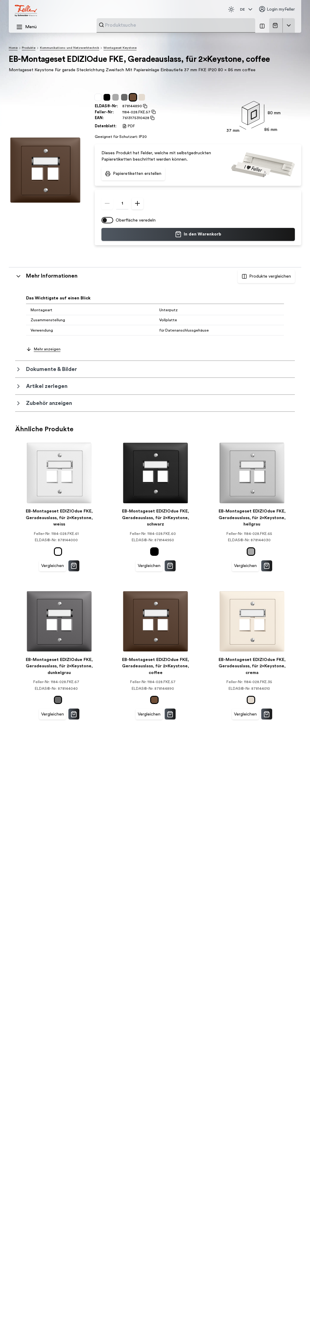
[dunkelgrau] (125, 97)
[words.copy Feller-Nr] (153, 112)
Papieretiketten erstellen (137, 173)
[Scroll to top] (293, 1303)
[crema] (142, 97)
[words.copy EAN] (152, 118)
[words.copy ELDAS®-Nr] (144, 106)
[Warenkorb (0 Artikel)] (276, 25)
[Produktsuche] (101, 25)
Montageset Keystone (120, 47)
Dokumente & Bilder (51, 369)
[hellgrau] (116, 97)
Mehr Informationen (52, 276)
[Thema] (231, 9)
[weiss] (99, 97)
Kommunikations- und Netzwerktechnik (69, 47)
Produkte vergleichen (270, 276)
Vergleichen (52, 565)
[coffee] (134, 97)
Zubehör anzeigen (49, 403)
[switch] (107, 220)
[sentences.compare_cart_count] (262, 25)
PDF (131, 126)
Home (13, 47)
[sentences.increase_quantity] (137, 203)
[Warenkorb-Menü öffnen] (289, 25)
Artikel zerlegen (47, 386)
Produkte (28, 47)
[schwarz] (108, 97)
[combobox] (178, 25)
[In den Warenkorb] (73, 565)
